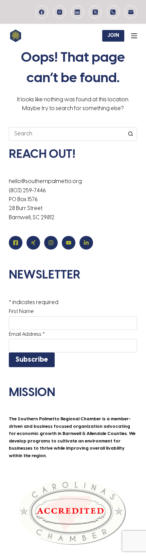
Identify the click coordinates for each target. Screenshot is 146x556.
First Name (21, 311)
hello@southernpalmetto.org (45, 181)
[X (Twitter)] (95, 11)
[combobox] (66, 134)
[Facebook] (41, 11)
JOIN (113, 35)
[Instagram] (59, 11)
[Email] (131, 11)
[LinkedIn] (77, 11)
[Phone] (113, 11)
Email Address (27, 334)
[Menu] (134, 36)
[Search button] (130, 133)
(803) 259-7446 (27, 191)
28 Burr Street (25, 208)
